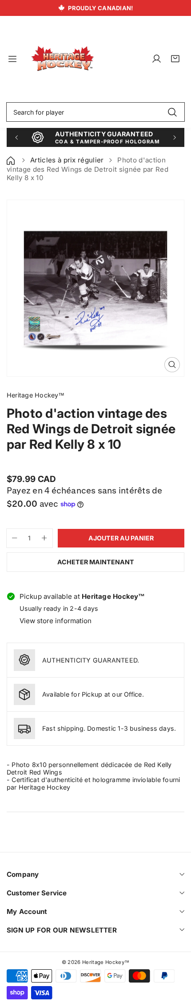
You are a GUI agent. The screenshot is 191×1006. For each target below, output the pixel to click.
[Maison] (11, 160)
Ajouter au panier (121, 538)
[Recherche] (172, 112)
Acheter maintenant (95, 562)
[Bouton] (16, 137)
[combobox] (95, 112)
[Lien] (63, 59)
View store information (56, 621)
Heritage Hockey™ (105, 962)
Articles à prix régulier (67, 160)
